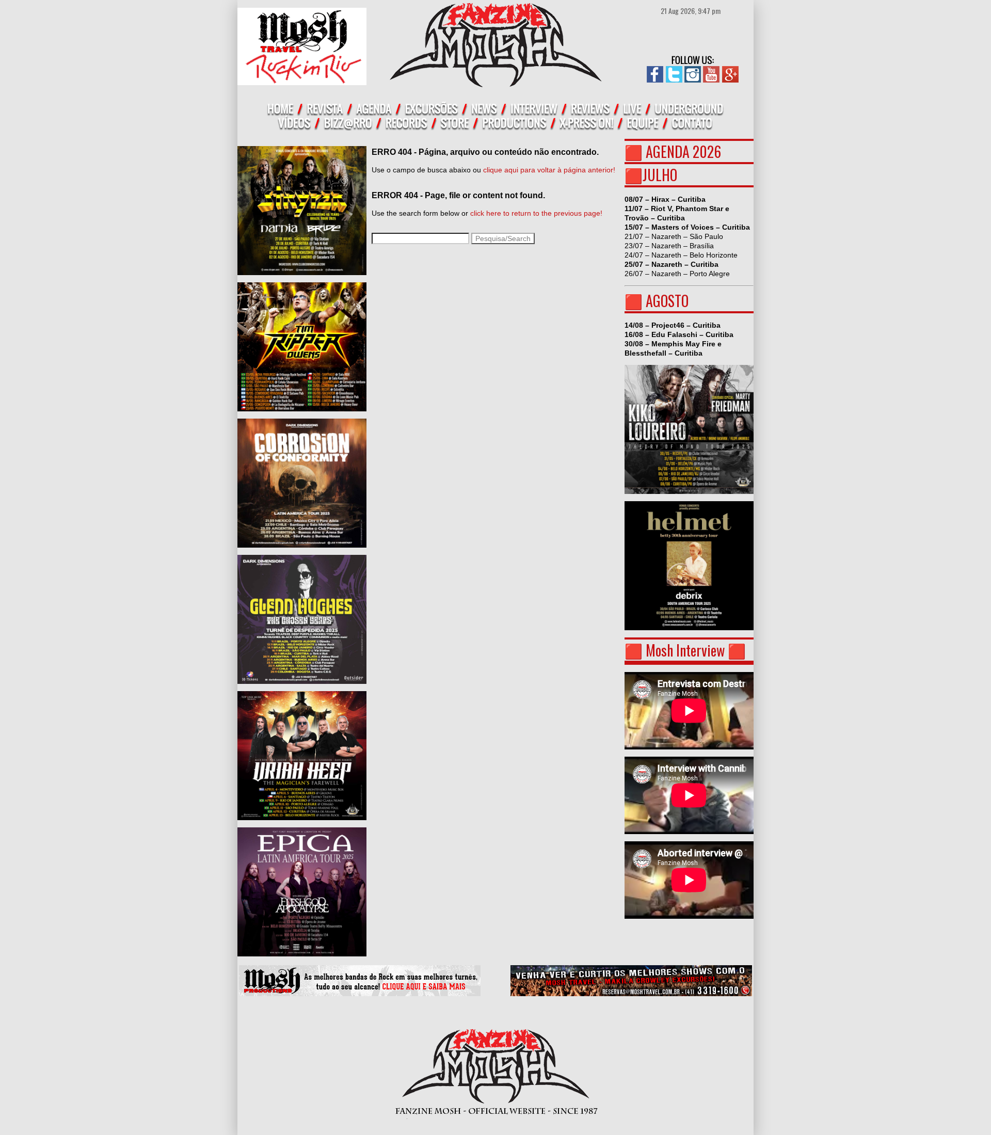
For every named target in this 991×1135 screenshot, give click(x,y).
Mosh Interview (685, 650)
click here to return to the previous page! (536, 213)
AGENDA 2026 (683, 151)
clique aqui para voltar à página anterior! (549, 170)
